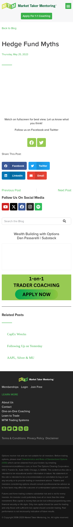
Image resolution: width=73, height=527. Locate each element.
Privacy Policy (35, 438)
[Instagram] (30, 206)
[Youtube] (5, 206)
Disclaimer (52, 438)
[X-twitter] (13, 206)
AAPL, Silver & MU (20, 357)
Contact (7, 407)
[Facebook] (31, 142)
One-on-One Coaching (16, 411)
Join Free (36, 387)
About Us (7, 402)
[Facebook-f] (4, 428)
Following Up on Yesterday (24, 346)
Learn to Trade (10, 416)
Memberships (10, 387)
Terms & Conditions (14, 438)
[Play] (15, 428)
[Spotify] (38, 206)
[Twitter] (41, 142)
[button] (68, 6)
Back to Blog (9, 28)
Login (24, 387)
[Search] (64, 221)
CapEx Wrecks (16, 334)
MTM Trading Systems (15, 420)
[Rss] (20, 428)
